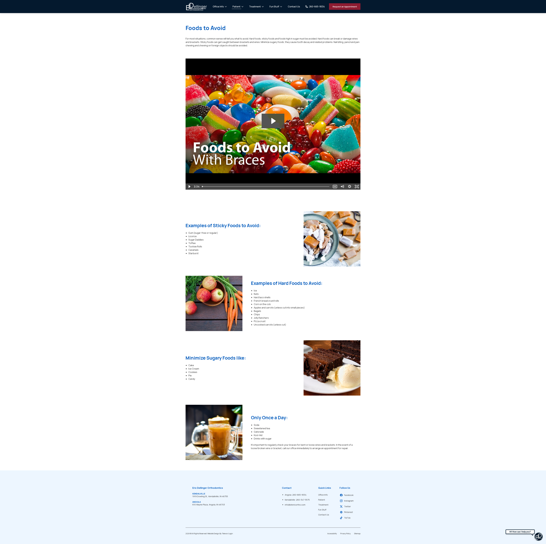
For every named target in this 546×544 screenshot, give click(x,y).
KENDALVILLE (198, 493)
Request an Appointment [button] (345, 6)
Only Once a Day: (269, 417)
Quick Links (324, 487)
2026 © (209, 533)
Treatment (255, 6)
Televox (225, 533)
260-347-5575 (303, 499)
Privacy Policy (345, 533)
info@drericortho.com (295, 504)
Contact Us (294, 6)
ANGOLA (196, 502)
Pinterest (348, 512)
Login (231, 533)
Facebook (348, 495)
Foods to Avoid (206, 27)
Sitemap (357, 533)
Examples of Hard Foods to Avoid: (286, 283)
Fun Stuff (274, 6)
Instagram (349, 500)
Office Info (218, 6)
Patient (236, 6)
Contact (286, 487)
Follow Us (345, 487)
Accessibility (332, 533)
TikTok (347, 517)
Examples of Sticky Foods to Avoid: (223, 225)
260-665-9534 (299, 494)
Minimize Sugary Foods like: (216, 358)
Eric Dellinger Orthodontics (207, 487)
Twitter (347, 506)
